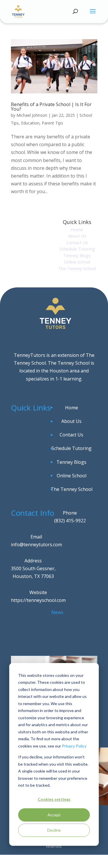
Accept (54, 814)
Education (30, 123)
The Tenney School (77, 268)
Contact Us (77, 242)
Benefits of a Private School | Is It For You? (51, 106)
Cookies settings (54, 799)
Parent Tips (52, 123)
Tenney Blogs (77, 255)
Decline (54, 830)
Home (77, 229)
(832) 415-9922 (70, 520)
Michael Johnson (31, 115)
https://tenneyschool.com (38, 600)
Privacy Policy (74, 745)
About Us (77, 236)
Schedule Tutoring (77, 249)
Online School (77, 262)
